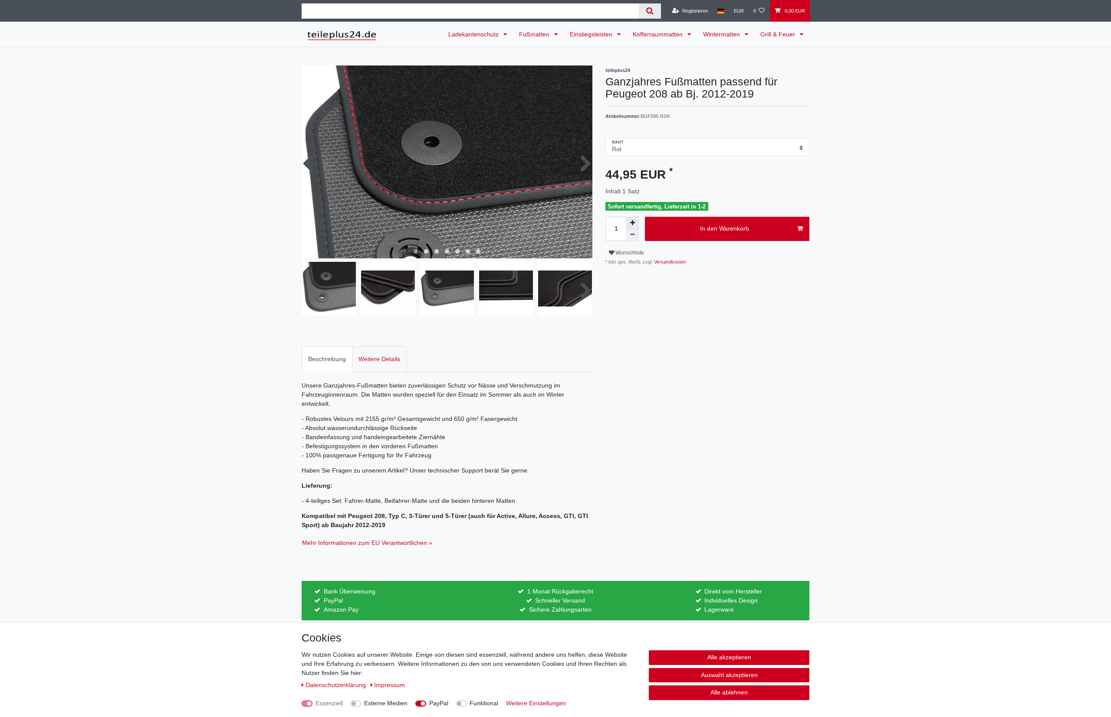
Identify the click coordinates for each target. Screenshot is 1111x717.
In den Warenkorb (724, 228)
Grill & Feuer (778, 34)
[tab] (327, 359)
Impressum (389, 684)
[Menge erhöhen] (632, 223)
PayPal (438, 703)
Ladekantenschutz (474, 34)
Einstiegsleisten (592, 34)
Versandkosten (669, 261)
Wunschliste (629, 253)
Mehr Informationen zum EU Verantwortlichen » (367, 542)
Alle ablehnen (729, 692)
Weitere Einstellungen (536, 703)
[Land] (721, 11)
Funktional (484, 703)
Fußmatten (535, 34)
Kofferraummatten (658, 34)
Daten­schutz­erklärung (337, 684)
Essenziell (329, 703)
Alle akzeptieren (729, 657)
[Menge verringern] (632, 235)
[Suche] (650, 11)
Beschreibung (327, 358)
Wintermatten (722, 34)
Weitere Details (379, 358)
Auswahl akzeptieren (729, 674)
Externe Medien (386, 703)
